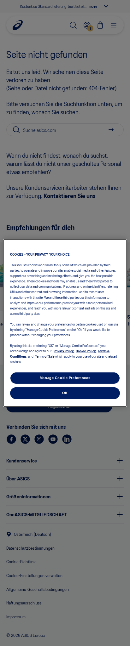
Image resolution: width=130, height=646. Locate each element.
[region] (65, 323)
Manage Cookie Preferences (65, 378)
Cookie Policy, (86, 350)
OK (65, 393)
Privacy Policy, (64, 350)
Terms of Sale (45, 356)
